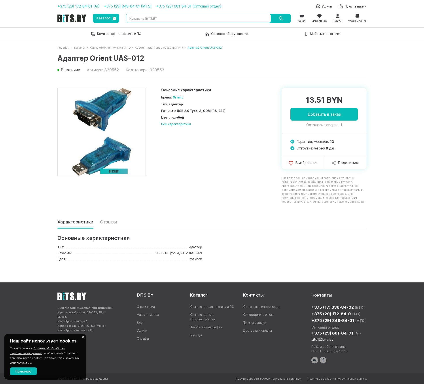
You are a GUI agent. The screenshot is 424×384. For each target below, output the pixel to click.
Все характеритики (176, 124)
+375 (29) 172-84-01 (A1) (78, 6)
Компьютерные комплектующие (202, 317)
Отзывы (108, 222)
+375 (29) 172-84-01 (335, 314)
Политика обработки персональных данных (337, 378)
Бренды (196, 335)
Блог (140, 322)
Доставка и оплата (257, 330)
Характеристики (75, 222)
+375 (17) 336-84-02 (338, 307)
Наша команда (148, 314)
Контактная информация (261, 306)
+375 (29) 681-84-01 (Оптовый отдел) (188, 6)
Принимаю (23, 371)
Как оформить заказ (258, 314)
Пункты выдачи (254, 322)
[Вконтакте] (314, 360)
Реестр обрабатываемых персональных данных (268, 378)
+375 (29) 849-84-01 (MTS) (128, 6)
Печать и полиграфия (206, 327)
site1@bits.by (322, 339)
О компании (146, 306)
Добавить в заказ (324, 114)
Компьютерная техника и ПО (212, 306)
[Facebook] (323, 360)
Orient (178, 97)
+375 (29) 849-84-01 (338, 320)
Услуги (142, 330)
